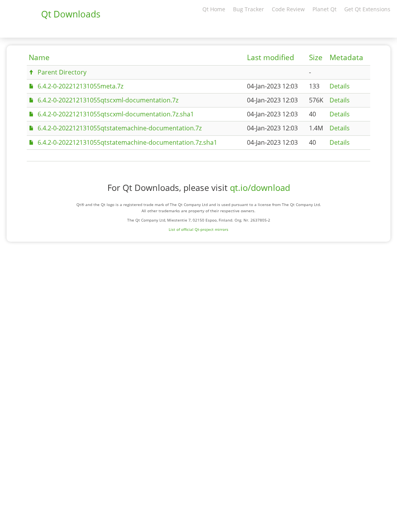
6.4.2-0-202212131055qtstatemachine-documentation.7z (120, 128)
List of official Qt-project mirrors (198, 229)
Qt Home (213, 9)
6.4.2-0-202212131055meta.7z (80, 86)
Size (316, 57)
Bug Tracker (248, 9)
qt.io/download (260, 187)
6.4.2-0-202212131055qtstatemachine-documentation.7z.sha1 (127, 142)
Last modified (270, 57)
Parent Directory (62, 72)
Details (340, 86)
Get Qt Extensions (367, 9)
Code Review (288, 9)
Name (39, 57)
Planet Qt (324, 9)
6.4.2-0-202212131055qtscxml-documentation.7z (108, 100)
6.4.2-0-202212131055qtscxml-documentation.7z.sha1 (116, 114)
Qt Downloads (70, 14)
